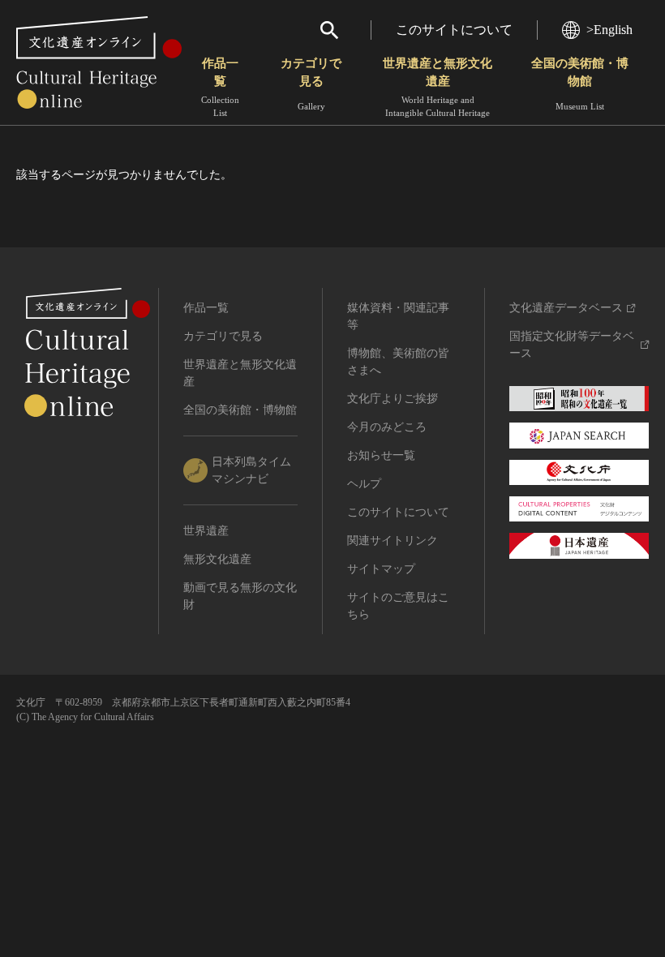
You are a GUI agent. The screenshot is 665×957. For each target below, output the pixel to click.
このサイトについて (454, 29)
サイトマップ (381, 569)
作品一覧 (220, 87)
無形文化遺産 (217, 559)
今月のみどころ (387, 427)
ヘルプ (364, 484)
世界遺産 (206, 531)
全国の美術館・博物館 (580, 84)
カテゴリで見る (311, 84)
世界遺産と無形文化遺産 (437, 87)
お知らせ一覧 (381, 455)
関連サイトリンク (392, 540)
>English (609, 29)
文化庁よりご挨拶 (392, 399)
